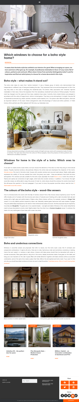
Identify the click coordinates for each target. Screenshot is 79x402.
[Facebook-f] (62, 395)
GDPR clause (6, 382)
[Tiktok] (76, 395)
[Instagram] (65, 395)
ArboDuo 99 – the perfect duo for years (15, 352)
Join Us (4, 380)
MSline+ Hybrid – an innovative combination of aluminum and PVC (63, 352)
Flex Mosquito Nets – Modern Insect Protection (38, 352)
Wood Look (57, 176)
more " (8, 356)
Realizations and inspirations (47, 384)
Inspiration (8, 62)
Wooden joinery (8, 172)
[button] (39, 2)
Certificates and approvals (47, 381)
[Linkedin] (69, 395)
